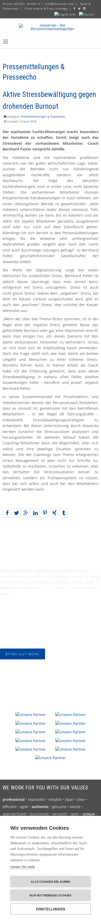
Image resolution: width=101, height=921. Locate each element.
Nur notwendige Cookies (50, 895)
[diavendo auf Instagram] (84, 8)
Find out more (24, 654)
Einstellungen (50, 909)
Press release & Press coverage (46, 8)
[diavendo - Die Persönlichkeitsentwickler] (50, 26)
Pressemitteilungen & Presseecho (43, 116)
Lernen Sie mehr (22, 867)
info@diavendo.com (59, 4)
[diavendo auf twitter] (79, 8)
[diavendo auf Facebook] (74, 8)
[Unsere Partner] (30, 714)
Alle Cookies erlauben (50, 882)
